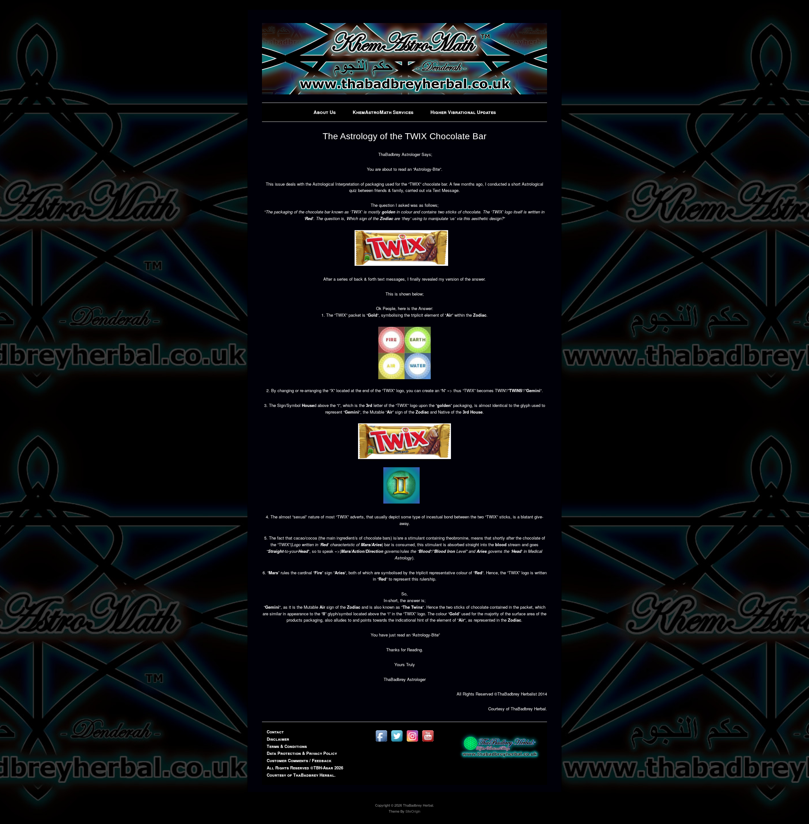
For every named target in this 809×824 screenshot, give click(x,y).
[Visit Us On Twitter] (396, 742)
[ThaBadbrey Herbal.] (404, 93)
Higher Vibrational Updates (463, 112)
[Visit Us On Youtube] (427, 742)
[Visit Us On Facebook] (381, 742)
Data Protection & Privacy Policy (302, 753)
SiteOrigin (412, 811)
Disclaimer (278, 739)
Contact (275, 732)
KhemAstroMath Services (383, 112)
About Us (324, 112)
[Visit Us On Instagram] (412, 742)
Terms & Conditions (287, 746)
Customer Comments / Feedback (299, 760)
